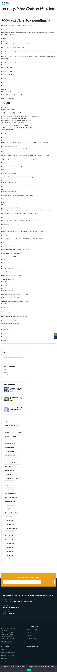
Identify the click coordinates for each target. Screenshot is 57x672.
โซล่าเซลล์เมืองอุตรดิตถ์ (10, 559)
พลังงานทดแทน (8, 466)
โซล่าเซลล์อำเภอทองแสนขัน (11, 528)
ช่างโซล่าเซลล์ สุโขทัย (9, 447)
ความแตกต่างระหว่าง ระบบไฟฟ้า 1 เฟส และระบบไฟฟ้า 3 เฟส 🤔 (16, 399)
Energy (15, 429)
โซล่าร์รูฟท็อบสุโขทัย (9, 509)
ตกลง (29, 669)
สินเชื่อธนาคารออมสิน (32, 638)
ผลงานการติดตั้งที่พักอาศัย (7, 658)
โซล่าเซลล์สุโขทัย (8, 516)
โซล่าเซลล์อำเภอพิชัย (9, 543)
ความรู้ (5, 369)
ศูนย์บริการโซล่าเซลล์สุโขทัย (11, 493)
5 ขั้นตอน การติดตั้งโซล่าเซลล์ (11, 425)
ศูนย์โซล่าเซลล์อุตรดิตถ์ (10, 501)
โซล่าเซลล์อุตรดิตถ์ (9, 555)
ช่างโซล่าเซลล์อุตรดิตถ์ (9, 451)
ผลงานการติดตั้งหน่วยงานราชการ (9, 652)
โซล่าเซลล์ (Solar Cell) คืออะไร (11, 512)
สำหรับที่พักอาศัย (30, 635)
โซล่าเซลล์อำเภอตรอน (9, 524)
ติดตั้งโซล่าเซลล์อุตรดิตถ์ (10, 459)
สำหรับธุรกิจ (29, 632)
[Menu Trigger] (52, 3)
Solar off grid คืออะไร (10, 443)
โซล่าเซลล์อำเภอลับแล (9, 551)
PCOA (14, 432)
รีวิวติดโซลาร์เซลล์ (9, 482)
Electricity (7, 429)
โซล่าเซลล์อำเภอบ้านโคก (10, 539)
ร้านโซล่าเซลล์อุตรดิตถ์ (9, 489)
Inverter (7, 432)
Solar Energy (16, 436)
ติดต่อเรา (3, 661)
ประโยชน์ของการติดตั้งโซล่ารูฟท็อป (12, 462)
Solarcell (7, 436)
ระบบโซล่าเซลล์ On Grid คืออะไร (12, 478)
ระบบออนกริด (8, 474)
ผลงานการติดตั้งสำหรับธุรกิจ (7, 655)
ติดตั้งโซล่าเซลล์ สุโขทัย (10, 455)
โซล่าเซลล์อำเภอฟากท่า (10, 547)
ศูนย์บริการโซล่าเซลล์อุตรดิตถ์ (11, 497)
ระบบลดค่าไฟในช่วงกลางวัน (11, 470)
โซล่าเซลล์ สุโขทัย (9, 520)
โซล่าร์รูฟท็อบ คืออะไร (9, 505)
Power (19, 432)
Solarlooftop (8, 440)
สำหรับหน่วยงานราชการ (32, 629)
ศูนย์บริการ (6, 372)
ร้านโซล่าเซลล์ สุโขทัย (9, 486)
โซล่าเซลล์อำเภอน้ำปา (9, 536)
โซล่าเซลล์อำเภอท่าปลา (10, 532)
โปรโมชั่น (6, 374)
